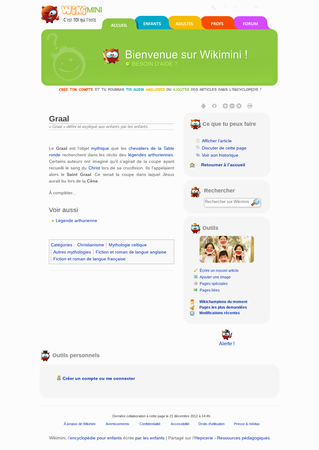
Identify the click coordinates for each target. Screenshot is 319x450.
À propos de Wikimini (79, 424)
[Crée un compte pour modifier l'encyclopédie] (159, 89)
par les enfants (149, 437)
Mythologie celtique (128, 244)
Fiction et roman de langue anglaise (131, 251)
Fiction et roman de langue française (89, 258)
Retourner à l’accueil (223, 164)
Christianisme (90, 244)
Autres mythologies (72, 251)
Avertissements (117, 424)
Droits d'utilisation (211, 424)
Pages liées (210, 290)
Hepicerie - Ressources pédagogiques (232, 437)
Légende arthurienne (76, 220)
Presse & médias (247, 424)
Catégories (61, 244)
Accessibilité (180, 424)
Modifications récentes (219, 313)
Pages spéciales (214, 284)
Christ (94, 167)
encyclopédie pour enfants (96, 437)
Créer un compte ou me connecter (99, 378)
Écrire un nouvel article (219, 270)
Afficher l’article (217, 140)
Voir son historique (220, 155)
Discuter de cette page (224, 147)
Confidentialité (150, 424)
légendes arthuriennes (150, 154)
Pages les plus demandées (223, 307)
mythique (100, 148)
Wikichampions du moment (223, 302)
